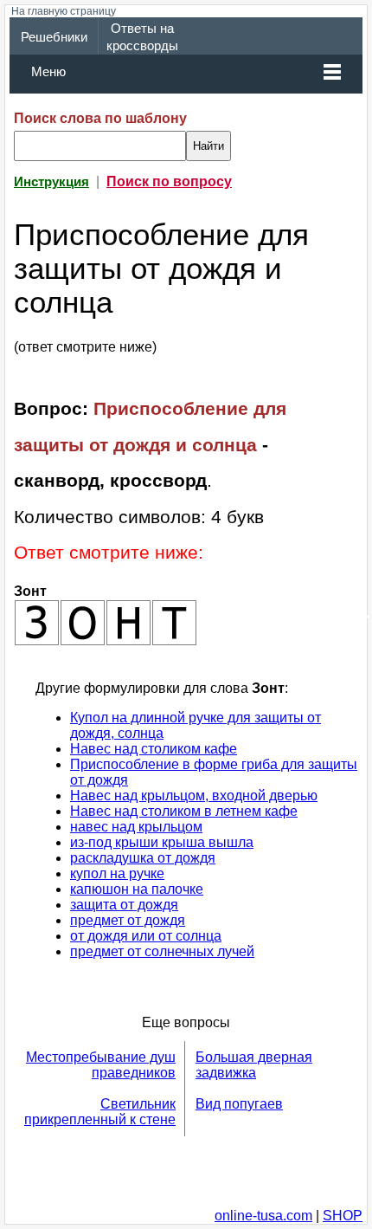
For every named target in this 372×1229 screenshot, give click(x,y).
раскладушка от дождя (142, 858)
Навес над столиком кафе (153, 748)
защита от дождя (124, 904)
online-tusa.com (263, 1215)
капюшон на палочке (136, 889)
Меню (48, 72)
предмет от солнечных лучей (162, 951)
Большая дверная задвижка (254, 1065)
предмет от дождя (127, 920)
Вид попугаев (239, 1103)
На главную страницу (63, 11)
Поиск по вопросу (169, 181)
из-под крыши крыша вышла (161, 842)
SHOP (342, 1215)
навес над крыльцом (136, 826)
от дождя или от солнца (145, 935)
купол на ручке (117, 873)
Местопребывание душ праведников (101, 1065)
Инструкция (51, 182)
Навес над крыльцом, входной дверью (193, 795)
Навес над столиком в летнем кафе (184, 811)
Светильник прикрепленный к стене (100, 1111)
